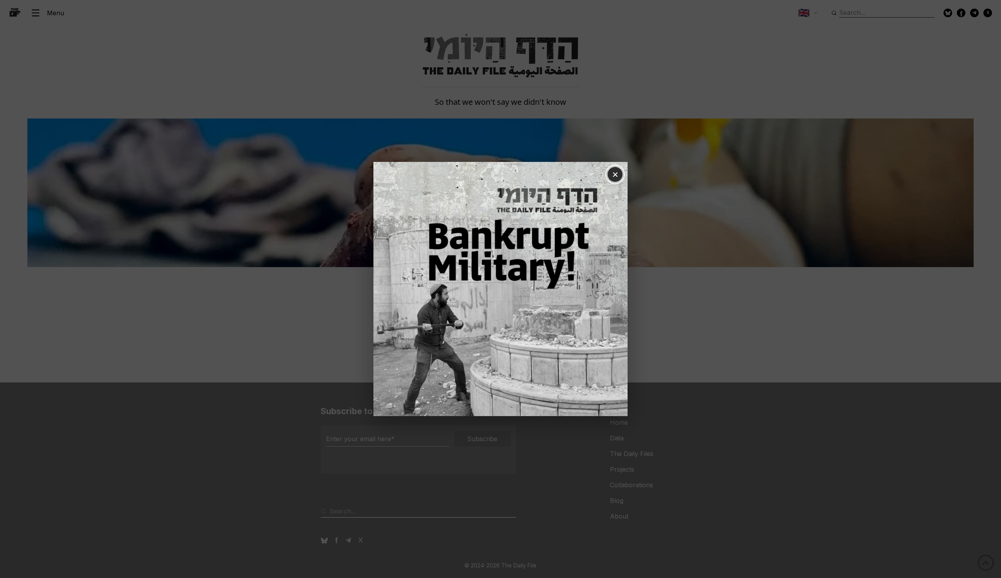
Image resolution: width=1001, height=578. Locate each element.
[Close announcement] (615, 174)
